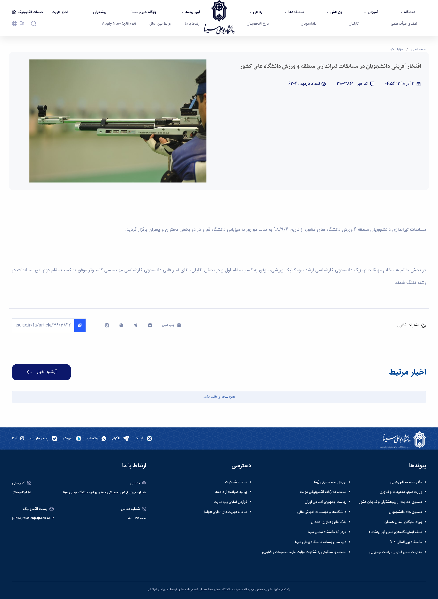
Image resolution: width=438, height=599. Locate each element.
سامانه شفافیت (236, 482)
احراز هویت (60, 12)
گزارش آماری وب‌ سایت (230, 502)
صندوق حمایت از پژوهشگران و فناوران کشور (390, 502)
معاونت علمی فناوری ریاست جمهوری (395, 552)
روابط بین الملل (160, 24)
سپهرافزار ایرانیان (158, 589)
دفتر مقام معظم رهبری (406, 482)
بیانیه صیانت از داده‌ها (231, 492)
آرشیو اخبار (47, 372)
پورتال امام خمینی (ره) (330, 482)
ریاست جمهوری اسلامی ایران (325, 502)
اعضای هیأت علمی (404, 24)
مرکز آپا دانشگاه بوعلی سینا (327, 532)
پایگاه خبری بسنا (143, 12)
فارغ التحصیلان (258, 24)
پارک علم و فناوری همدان (328, 522)
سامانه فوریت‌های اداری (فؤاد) (225, 512)
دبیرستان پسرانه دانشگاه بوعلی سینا (320, 542)
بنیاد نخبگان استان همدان (403, 522)
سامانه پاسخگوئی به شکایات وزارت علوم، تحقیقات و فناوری (304, 552)
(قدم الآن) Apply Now (119, 24)
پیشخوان (99, 12)
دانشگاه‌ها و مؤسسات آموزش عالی (321, 512)
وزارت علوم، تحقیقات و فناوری (401, 492)
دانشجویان (309, 24)
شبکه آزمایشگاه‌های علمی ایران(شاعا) (395, 532)
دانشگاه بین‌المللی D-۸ (406, 542)
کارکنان (354, 24)
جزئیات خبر (396, 49)
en (21, 23)
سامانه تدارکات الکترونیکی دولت (323, 492)
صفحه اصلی (418, 49)
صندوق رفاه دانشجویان (405, 512)
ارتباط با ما (192, 24)
